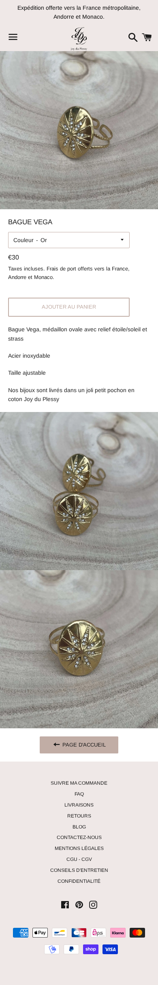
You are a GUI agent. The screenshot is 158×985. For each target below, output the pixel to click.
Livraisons (79, 805)
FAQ (79, 794)
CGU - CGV (79, 859)
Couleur (23, 240)
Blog (79, 827)
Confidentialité (79, 881)
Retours (79, 816)
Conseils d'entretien (79, 870)
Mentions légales (79, 848)
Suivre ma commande (79, 783)
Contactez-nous (79, 837)
